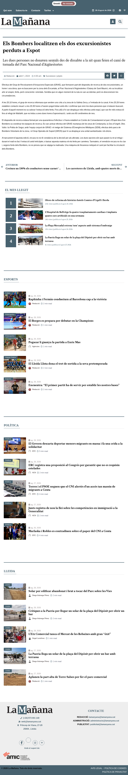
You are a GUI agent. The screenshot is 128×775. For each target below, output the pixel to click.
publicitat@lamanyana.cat (102, 724)
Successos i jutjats (54, 76)
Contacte (35, 10)
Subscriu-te (21, 10)
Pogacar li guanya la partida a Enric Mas (54, 342)
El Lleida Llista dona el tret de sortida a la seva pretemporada (68, 363)
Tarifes (47, 10)
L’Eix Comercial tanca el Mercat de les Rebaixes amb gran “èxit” (69, 634)
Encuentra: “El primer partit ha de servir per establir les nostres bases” (74, 385)
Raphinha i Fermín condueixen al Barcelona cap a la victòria (67, 299)
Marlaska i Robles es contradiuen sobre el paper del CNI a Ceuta (69, 531)
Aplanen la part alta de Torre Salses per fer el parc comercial (67, 676)
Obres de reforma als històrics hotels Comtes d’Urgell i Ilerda (77, 200)
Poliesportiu (9, 314)
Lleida (7, 585)
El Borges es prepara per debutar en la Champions (60, 320)
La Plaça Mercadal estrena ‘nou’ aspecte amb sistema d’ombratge (78, 225)
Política (8, 439)
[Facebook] (21, 742)
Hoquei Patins (10, 357)
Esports (8, 379)
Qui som (7, 10)
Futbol (7, 293)
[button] (120, 21)
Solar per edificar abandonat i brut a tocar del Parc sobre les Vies (70, 591)
